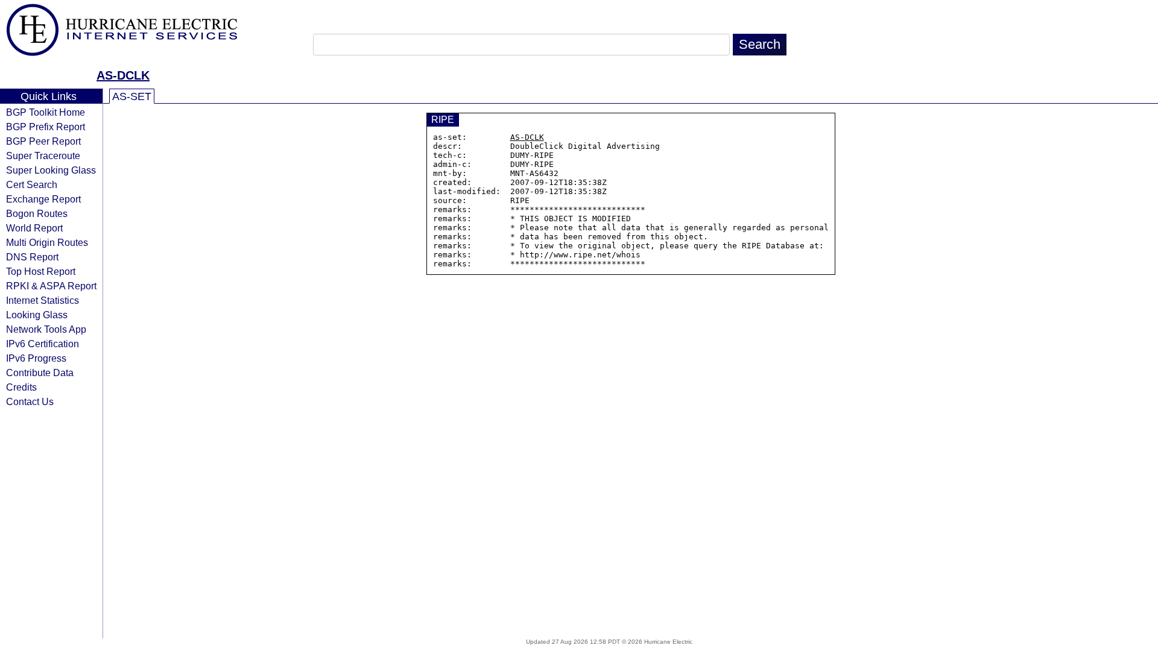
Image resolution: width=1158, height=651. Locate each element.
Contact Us (30, 401)
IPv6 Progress (36, 358)
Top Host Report (40, 271)
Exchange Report (43, 198)
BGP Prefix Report (45, 126)
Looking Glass (37, 314)
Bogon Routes (37, 213)
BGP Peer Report (43, 141)
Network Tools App (46, 329)
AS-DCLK (123, 75)
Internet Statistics (42, 300)
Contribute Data (40, 372)
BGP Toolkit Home (45, 112)
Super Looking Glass (51, 170)
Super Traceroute (43, 155)
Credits (21, 387)
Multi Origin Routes (47, 242)
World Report (34, 227)
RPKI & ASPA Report (51, 285)
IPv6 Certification (42, 343)
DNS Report (32, 256)
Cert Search (31, 184)
